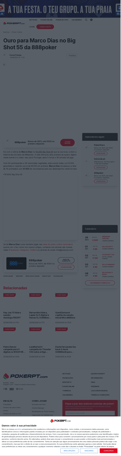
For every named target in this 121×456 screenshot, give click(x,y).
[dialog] (60, 436)
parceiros (18, 429)
